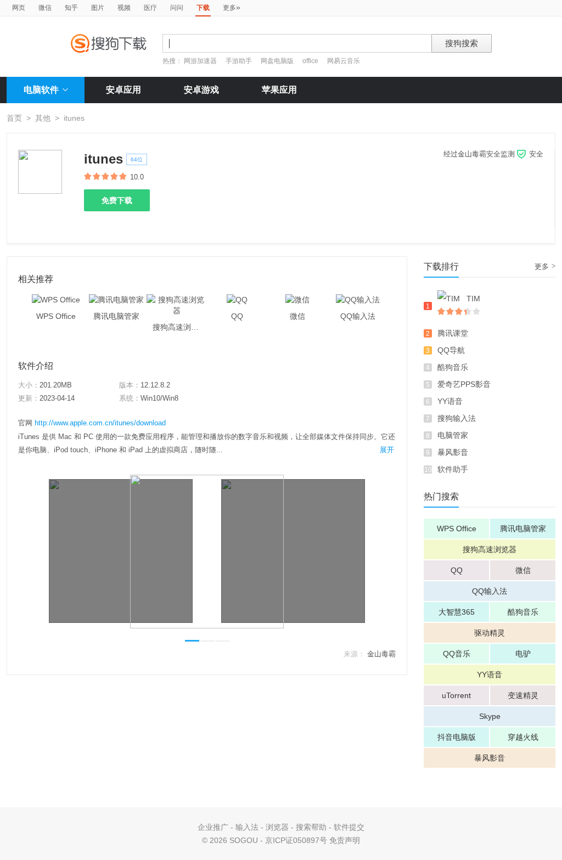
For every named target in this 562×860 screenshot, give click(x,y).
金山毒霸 (381, 654)
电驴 (523, 653)
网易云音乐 (343, 61)
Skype (490, 716)
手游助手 (240, 61)
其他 (42, 118)
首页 (14, 118)
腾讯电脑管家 (523, 528)
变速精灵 (523, 695)
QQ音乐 (456, 653)
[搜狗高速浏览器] (177, 299)
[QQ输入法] (358, 299)
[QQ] (237, 299)
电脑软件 (41, 89)
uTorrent (456, 695)
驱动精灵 (489, 632)
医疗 (150, 8)
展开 (387, 450)
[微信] (297, 299)
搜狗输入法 (456, 418)
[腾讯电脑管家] (116, 299)
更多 (231, 7)
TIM (473, 298)
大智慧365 (457, 612)
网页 (18, 8)
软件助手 (452, 469)
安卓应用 (123, 89)
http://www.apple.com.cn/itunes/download (100, 423)
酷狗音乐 (452, 367)
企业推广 (213, 827)
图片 (97, 8)
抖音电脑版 (456, 737)
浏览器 (277, 827)
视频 (124, 8)
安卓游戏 (201, 89)
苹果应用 (279, 89)
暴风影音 (452, 452)
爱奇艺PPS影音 (464, 384)
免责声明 (344, 840)
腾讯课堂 (452, 333)
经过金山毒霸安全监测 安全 (493, 154)
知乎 (71, 8)
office (311, 61)
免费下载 (117, 200)
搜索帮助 (311, 827)
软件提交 (349, 827)
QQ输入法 (489, 591)
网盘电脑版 (277, 61)
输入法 (246, 827)
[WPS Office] (56, 299)
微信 (45, 8)
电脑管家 (452, 435)
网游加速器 (200, 61)
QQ (457, 570)
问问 (176, 8)
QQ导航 (451, 350)
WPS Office (456, 528)
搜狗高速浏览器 (489, 549)
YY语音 (450, 401)
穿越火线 (523, 737)
